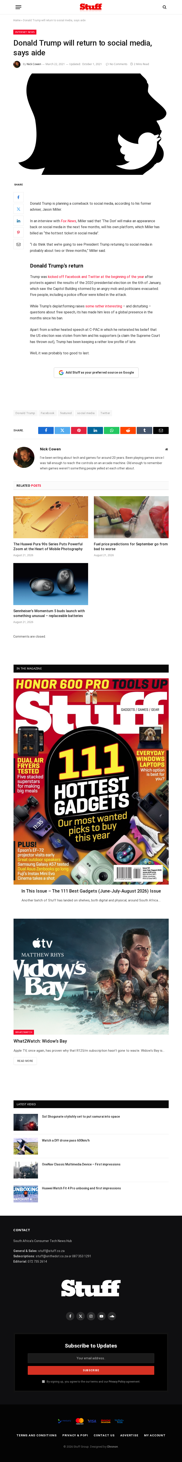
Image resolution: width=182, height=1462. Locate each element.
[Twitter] (18, 209)
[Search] (164, 7)
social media (86, 413)
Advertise (129, 1435)
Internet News (25, 32)
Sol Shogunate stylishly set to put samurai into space (81, 1116)
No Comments (118, 64)
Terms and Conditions (36, 1435)
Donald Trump (25, 413)
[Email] (18, 244)
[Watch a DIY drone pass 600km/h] (26, 1146)
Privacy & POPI (75, 1435)
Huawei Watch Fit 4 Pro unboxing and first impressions (81, 1188)
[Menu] (18, 7)
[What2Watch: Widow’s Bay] (91, 977)
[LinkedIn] (18, 221)
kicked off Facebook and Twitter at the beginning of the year (96, 277)
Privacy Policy (117, 1381)
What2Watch (23, 1032)
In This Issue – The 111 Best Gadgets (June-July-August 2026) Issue (91, 891)
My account (155, 1435)
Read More (25, 1061)
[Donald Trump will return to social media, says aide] (91, 124)
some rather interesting (103, 306)
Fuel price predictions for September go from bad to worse (131, 546)
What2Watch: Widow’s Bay (40, 1041)
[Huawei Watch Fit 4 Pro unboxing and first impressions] (26, 1194)
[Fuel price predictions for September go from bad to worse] (131, 517)
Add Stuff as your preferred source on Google (100, 372)
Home (16, 20)
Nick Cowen (34, 64)
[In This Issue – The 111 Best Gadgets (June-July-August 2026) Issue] (91, 781)
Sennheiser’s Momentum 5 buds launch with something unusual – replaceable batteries (49, 613)
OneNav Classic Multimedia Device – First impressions (81, 1164)
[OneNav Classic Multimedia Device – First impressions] (26, 1170)
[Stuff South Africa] (91, 7)
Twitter (105, 413)
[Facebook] (18, 197)
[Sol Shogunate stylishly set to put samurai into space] (26, 1122)
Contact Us (104, 1435)
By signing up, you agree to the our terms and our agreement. (93, 1381)
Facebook (48, 413)
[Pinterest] (18, 232)
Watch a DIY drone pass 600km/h (66, 1140)
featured (66, 413)
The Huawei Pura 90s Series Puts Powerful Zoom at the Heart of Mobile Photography (48, 546)
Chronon (112, 1446)
